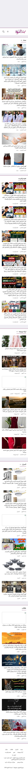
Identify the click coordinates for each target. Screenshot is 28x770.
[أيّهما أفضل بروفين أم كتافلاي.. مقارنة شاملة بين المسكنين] (14, 162)
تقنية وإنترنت (15, 203)
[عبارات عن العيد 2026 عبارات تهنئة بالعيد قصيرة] (14, 688)
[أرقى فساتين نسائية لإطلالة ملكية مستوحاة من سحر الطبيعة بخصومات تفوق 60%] (14, 365)
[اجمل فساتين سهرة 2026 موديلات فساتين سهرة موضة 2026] (14, 344)
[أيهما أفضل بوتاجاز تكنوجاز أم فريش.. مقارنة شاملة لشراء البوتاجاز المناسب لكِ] (14, 590)
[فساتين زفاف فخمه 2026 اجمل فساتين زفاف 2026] (14, 385)
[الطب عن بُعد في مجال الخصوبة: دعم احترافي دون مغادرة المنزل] (14, 53)
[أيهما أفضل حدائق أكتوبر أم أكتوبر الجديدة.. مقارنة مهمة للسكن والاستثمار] (14, 547)
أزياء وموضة (17, 352)
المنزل (24, 464)
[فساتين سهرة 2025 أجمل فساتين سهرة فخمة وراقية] (14, 446)
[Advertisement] (14, 14)
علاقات (18, 629)
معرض (11, 393)
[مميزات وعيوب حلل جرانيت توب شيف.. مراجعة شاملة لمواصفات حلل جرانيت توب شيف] (14, 569)
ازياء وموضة (22, 331)
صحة (24, 40)
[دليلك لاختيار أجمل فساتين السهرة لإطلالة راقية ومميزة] (14, 426)
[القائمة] (7, 31)
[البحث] (3, 31)
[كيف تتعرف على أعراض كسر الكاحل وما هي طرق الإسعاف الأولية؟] (14, 142)
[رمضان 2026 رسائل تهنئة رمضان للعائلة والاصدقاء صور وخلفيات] (14, 708)
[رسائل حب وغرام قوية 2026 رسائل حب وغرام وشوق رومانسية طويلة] (14, 621)
